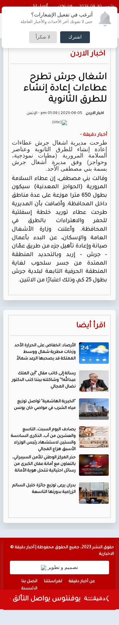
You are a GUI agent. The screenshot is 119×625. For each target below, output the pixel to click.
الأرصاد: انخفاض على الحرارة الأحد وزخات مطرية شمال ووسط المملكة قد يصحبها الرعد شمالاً (45, 352)
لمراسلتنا (53, 581)
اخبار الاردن (87, 54)
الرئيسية (29, 588)
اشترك (75, 37)
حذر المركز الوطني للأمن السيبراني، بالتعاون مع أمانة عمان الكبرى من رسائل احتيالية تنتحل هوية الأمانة (44, 464)
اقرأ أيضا (90, 326)
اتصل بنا (29, 581)
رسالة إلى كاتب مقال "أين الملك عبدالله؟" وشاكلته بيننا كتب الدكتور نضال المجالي (44, 380)
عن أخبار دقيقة (82, 581)
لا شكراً (43, 37)
